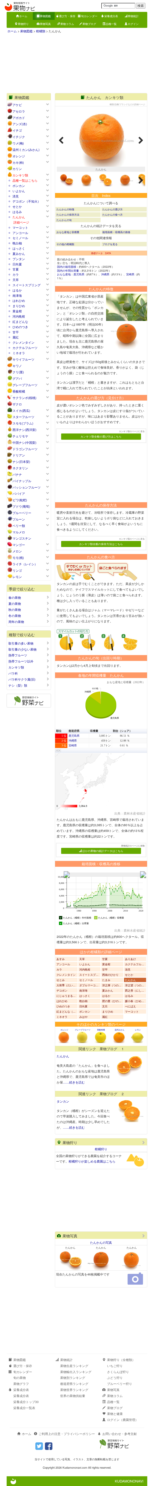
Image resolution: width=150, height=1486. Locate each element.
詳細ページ (21, 222)
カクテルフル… (134, 964)
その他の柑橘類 (65, 244)
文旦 (105, 1006)
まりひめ (18, 306)
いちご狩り (115, 1366)
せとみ (60, 980)
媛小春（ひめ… (134, 1001)
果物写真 (45, 24)
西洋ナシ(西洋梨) (24, 429)
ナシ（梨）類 (17, 685)
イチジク (18, 137)
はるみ (17, 212)
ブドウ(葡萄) (21, 506)
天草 (15, 279)
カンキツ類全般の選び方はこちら (100, 436)
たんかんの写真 (101, 1242)
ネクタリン (20, 468)
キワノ (17, 366)
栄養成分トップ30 (26, 1402)
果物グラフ (21, 1383)
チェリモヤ (20, 436)
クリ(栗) (18, 372)
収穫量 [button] (94, 730)
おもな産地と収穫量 (67, 232)
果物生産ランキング (74, 1366)
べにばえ (130, 1006)
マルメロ (18, 532)
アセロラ (18, 111)
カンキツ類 (20, 175)
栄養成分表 (111, 16)
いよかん (18, 191)
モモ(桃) (18, 557)
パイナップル (21, 481)
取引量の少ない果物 (22, 649)
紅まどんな (20, 321)
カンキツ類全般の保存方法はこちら (101, 544)
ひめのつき (20, 327)
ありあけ (130, 959)
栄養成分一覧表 (24, 1408)
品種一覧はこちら (25, 180)
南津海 (17, 295)
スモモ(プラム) (22, 423)
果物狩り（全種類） (121, 1359)
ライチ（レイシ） (25, 564)
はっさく (18, 248)
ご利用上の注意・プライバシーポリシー (67, 1433)
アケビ (17, 105)
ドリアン (18, 455)
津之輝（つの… (111, 985)
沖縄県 (105, 274)
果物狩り (23, 24)
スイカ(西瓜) (21, 410)
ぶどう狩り (115, 1377)
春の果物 (14, 597)
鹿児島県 (78, 274)
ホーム (23, 16)
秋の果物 (14, 610)
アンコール (20, 233)
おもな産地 (64, 274)
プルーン (18, 519)
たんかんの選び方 (112, 209)
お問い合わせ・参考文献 (119, 1433)
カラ (15, 274)
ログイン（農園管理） (122, 1419)
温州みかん (119, 1029)
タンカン (63, 1101)
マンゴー (18, 545)
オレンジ (18, 156)
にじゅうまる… (66, 996)
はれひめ (18, 300)
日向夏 (17, 264)
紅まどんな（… (66, 1011)
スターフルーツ (23, 417)
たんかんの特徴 (65, 209)
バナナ (17, 474)
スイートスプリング (26, 285)
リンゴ (17, 570)
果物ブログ (89, 24)
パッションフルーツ (26, 487)
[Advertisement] (77, 64)
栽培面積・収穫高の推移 (116, 232)
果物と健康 (115, 1413)
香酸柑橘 (18, 391)
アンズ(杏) (19, 124)
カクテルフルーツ (25, 347)
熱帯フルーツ (17, 655)
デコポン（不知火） (26, 201)
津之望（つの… (134, 985)
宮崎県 (130, 274)
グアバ (17, 378)
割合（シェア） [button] (122, 730)
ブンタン (18, 259)
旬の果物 (19, 1377)
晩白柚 (17, 243)
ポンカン (18, 185)
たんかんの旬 (64, 220)
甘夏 (15, 269)
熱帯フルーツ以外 (20, 661)
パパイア (18, 493)
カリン (17, 168)
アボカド (18, 117)
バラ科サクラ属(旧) (21, 679)
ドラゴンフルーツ (25, 449)
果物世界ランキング (74, 1389)
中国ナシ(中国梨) (24, 442)
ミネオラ (18, 353)
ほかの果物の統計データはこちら (102, 851)
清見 (15, 196)
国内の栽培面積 (66, 267)
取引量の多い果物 (20, 643)
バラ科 (13, 673)
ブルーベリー (21, 513)
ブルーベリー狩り (119, 1383)
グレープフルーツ (25, 385)
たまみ (106, 980)
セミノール (20, 238)
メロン (17, 551)
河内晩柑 (18, 316)
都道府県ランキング (74, 1383)
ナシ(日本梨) (21, 461)
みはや (83, 1017)
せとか (17, 206)
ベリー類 (18, 525)
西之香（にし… (134, 990)
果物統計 (133, 16)
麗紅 (15, 337)
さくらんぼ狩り (118, 1372)
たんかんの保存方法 (67, 214)
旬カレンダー (89, 16)
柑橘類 (40, 31)
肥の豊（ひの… (111, 1001)
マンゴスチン (21, 538)
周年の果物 (16, 622)
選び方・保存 (67, 16)
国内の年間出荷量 (68, 270)
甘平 (15, 332)
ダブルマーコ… (88, 985)
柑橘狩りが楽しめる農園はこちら (92, 1161)
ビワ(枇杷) (19, 500)
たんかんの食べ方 (112, 214)
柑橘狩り (101, 1149)
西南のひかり (110, 975)
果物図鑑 (45, 16)
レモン (17, 576)
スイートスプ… (88, 975)
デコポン (61, 990)
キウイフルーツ (23, 359)
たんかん (18, 217)
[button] (57, 750)
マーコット (20, 227)
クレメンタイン (23, 342)
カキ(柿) (18, 162)
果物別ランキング (72, 1377)
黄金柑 (17, 311)
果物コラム (67, 24)
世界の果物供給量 (72, 1396)
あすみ (60, 959)
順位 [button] (59, 730)
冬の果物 (14, 616)
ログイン (133, 24)
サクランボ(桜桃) (24, 398)
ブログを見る (110, 244)
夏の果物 (14, 604)
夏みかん (18, 253)
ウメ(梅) (18, 143)
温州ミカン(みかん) (25, 149)
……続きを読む (74, 1082)
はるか (17, 290)
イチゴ (17, 130)
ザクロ (17, 404)
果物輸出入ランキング (75, 1372)
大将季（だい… (66, 985)
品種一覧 (111, 24)
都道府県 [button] (74, 730)
